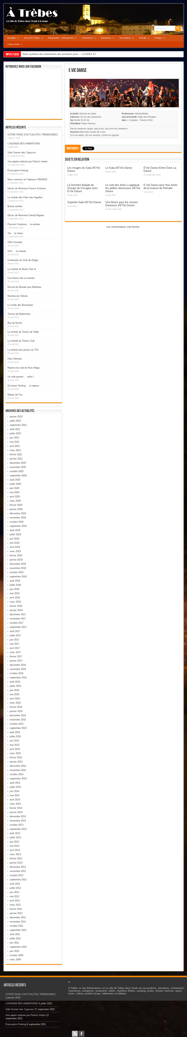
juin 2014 (14, 791)
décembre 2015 (18, 715)
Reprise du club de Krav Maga (23, 367)
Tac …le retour (15, 233)
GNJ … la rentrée (16, 251)
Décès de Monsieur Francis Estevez (26, 188)
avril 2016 (15, 698)
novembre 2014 (18, 770)
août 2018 (15, 580)
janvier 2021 (16, 458)
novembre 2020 (18, 467)
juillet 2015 (15, 736)
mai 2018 (14, 593)
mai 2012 (14, 896)
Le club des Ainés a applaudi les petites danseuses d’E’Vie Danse (122, 188)
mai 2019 (14, 542)
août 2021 (15, 429)
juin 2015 (14, 740)
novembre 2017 (18, 618)
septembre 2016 (18, 677)
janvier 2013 (16, 862)
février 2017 (16, 656)
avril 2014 (15, 799)
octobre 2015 (16, 723)
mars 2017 (15, 652)
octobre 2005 (16, 955)
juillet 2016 (15, 686)
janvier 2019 (16, 559)
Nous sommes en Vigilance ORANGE (27, 179)
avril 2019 (15, 547)
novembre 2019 (18, 517)
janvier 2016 (16, 711)
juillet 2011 (15, 938)
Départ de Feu (14, 394)
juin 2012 (14, 892)
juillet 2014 (15, 787)
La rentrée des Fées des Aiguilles (25, 197)
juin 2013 (14, 841)
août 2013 (15, 833)
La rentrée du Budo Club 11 (21, 269)
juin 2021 (14, 437)
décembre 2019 (18, 513)
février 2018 (16, 606)
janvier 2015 (16, 761)
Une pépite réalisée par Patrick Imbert (27, 161)
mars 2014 (15, 803)
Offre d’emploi (14, 242)
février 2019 (16, 555)
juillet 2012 (15, 888)
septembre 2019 (18, 526)
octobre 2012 (16, 875)
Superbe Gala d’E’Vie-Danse (84, 202)
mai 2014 (14, 795)
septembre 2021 (18, 425)
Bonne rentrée (14, 206)
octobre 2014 (16, 774)
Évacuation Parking (17, 170)
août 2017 (15, 631)
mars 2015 (15, 753)
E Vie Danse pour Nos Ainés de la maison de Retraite (161, 186)
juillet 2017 (15, 635)
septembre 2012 (18, 879)
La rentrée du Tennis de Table (23, 331)
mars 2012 (15, 904)
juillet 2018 (15, 585)
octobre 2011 (16, 925)
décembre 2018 (18, 564)
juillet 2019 (15, 534)
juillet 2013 (15, 837)
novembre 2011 (18, 921)
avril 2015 (15, 749)
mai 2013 (14, 845)
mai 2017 (14, 643)
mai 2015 (14, 744)
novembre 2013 (18, 820)
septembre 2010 (18, 947)
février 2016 (16, 707)
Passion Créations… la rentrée (23, 224)
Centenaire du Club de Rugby (22, 260)
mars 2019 (15, 551)
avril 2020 (15, 496)
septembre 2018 (18, 576)
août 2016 (15, 681)
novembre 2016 (18, 669)
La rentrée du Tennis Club (21, 340)
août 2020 (15, 479)
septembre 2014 (18, 778)
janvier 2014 (16, 812)
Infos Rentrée (14, 358)
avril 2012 (15, 900)
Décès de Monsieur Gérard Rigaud (25, 215)
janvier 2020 (16, 509)
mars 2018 (15, 601)
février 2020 (16, 505)
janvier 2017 (16, 660)
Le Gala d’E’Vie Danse (118, 167)
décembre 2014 (18, 766)
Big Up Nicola (14, 323)
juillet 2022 (15, 420)
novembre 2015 (18, 719)
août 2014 (15, 782)
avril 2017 (15, 648)
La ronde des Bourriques (20, 305)
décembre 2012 (18, 867)
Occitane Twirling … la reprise (23, 385)
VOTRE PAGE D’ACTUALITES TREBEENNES (32, 134)
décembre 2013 (18, 816)
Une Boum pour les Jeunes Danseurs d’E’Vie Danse (121, 204)
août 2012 (15, 883)
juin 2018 (14, 589)
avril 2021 (15, 446)
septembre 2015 (18, 728)
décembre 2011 (18, 917)
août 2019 (15, 530)
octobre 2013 (16, 824)
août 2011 (15, 934)
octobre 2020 (16, 471)
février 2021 (16, 454)
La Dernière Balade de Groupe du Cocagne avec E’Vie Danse (82, 188)
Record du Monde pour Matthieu (24, 287)
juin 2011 (14, 942)
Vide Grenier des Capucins (21, 152)
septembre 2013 (18, 829)
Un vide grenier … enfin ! (20, 376)
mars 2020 (15, 500)
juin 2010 (14, 951)
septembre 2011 (18, 930)
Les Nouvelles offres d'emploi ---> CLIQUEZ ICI (47, 54)
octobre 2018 (16, 572)
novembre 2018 (18, 568)
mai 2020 (14, 492)
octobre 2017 (16, 622)
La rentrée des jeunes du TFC (23, 349)
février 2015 (16, 757)
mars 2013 (15, 854)
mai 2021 (14, 441)
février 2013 (16, 858)
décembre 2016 (18, 665)
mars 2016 (15, 702)
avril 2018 (15, 597)
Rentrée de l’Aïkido (17, 296)
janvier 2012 (16, 913)
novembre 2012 (18, 871)
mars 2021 (15, 450)
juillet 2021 (15, 433)
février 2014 (16, 808)
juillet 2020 (15, 484)
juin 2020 (14, 488)
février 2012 (16, 909)
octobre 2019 (16, 521)
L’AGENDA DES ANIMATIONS (23, 143)
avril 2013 (15, 850)
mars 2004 (15, 959)
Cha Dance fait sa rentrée (21, 278)
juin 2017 (14, 639)
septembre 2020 (18, 475)
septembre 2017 (18, 627)
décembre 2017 (18, 614)
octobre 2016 (16, 673)
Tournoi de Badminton (18, 314)
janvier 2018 (16, 610)
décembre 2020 (18, 462)
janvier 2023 (16, 416)
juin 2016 (14, 690)
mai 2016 (14, 694)
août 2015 (15, 732)
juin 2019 (14, 538)
